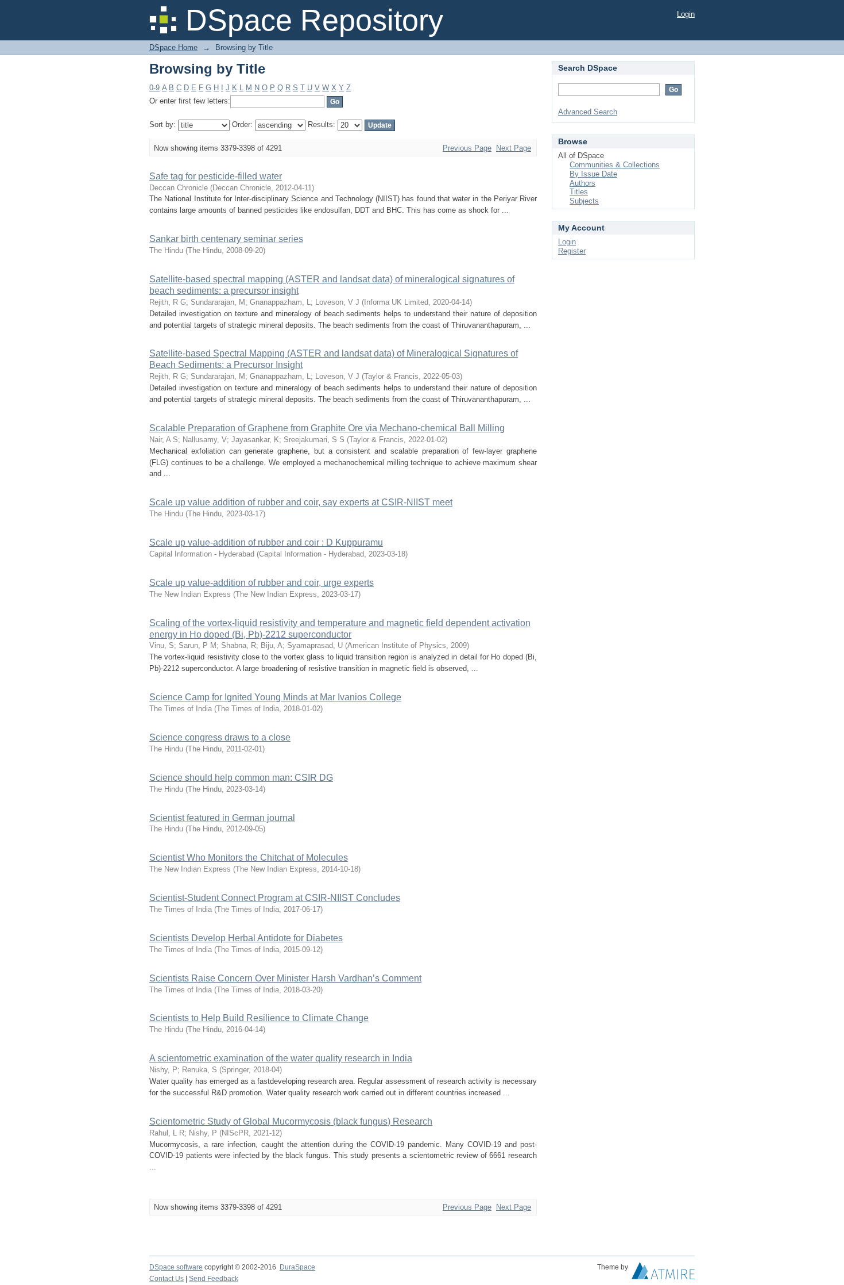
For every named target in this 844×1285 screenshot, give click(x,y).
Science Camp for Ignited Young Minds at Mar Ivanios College (275, 697)
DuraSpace (297, 1267)
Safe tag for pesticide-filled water (215, 176)
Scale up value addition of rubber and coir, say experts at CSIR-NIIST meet (300, 502)
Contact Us (166, 1279)
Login (686, 14)
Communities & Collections (615, 164)
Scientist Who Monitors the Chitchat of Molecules (248, 857)
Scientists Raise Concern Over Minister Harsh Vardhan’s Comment (285, 978)
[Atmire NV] (663, 1273)
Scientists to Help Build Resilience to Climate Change (259, 1018)
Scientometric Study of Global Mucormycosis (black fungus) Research (290, 1121)
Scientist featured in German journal (222, 818)
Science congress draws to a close (220, 737)
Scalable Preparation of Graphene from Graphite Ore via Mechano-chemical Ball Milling (327, 428)
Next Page (513, 148)
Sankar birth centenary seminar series (226, 239)
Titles (579, 191)
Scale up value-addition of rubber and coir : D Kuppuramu (266, 542)
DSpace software (176, 1267)
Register (572, 251)
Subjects (584, 201)
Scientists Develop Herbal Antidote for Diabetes (246, 938)
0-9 (154, 87)
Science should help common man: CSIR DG (241, 777)
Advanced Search (587, 112)
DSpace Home (173, 47)
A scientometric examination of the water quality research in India (280, 1058)
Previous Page (467, 148)
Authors (582, 183)
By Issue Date (593, 174)
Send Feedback (213, 1279)
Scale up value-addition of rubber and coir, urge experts (261, 583)
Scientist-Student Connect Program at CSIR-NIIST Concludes (274, 898)
